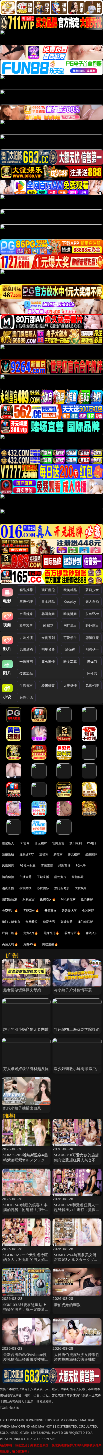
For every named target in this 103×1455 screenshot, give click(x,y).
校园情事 (48, 685)
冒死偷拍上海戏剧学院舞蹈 (77, 1029)
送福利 (43, 854)
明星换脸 (48, 649)
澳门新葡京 (62, 888)
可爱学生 (70, 637)
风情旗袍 (26, 649)
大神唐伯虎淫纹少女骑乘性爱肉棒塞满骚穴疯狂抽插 (77, 1357)
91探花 (48, 625)
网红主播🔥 (50, 944)
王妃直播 (43, 877)
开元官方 (50, 910)
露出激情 (48, 661)
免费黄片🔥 (10, 910)
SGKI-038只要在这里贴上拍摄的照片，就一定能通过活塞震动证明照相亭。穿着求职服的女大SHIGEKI (26, 1312)
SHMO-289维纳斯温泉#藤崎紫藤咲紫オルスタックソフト (26, 1159)
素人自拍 (92, 601)
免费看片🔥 (48, 899)
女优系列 (48, 637)
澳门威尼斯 (85, 922)
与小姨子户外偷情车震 (73, 989)
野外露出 (92, 625)
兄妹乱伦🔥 (52, 933)
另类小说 (26, 697)
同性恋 (92, 673)
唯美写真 (70, 661)
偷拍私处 (78, 877)
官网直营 (58, 843)
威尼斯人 (8, 843)
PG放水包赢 (28, 865)
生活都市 (26, 685)
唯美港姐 (70, 613)
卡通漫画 (26, 661)
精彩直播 (64, 865)
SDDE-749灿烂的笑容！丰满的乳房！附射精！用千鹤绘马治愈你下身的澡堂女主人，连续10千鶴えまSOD (26, 1212)
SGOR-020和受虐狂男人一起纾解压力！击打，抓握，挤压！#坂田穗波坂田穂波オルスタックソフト (77, 1212)
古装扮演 (26, 637)
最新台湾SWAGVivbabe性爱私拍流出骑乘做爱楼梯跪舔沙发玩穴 (26, 1359)
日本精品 (48, 601)
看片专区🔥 (72, 933)
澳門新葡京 (9, 899)
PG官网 (25, 843)
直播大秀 (66, 922)
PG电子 (92, 843)
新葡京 (58, 854)
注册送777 (27, 854)
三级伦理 (26, 601)
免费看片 (32, 922)
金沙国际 (88, 910)
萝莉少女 (92, 590)
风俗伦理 (92, 685)
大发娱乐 (81, 888)
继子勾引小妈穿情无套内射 (26, 1029)
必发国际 (43, 888)
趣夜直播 (8, 888)
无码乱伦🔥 (31, 910)
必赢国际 (91, 854)
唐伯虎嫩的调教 (67, 1304)
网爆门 (92, 661)
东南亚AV (92, 613)
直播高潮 (47, 865)
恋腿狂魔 (92, 637)
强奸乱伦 (48, 590)
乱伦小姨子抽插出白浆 (22, 1107)
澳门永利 (76, 843)
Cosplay (70, 601)
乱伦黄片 (60, 877)
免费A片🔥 (30, 933)
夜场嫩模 (26, 888)
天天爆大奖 (69, 910)
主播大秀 (26, 877)
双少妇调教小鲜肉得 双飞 (75, 1068)
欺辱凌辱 (26, 625)
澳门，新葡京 (11, 922)
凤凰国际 (8, 865)
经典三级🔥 (10, 933)
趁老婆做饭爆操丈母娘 (22, 989)
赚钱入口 (92, 933)
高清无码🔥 (10, 944)
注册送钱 (8, 854)
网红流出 (70, 625)
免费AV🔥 (30, 944)
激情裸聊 (87, 899)
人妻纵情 (70, 685)
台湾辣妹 (26, 613)
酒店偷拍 (8, 877)
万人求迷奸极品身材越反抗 (26, 1068)
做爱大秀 (49, 922)
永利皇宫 (28, 899)
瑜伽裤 (70, 649)
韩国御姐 (48, 613)
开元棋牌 (41, 843)
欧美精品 (70, 590)
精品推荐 (26, 590)
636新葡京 (68, 899)
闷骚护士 (92, 649)
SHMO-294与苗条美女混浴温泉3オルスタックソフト (76, 1259)
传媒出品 (26, 673)
